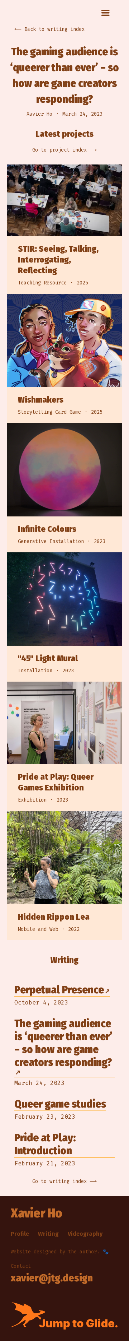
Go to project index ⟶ (64, 150)
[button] (105, 13)
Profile (20, 1233)
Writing (48, 1233)
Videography (85, 1233)
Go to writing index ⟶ (64, 1181)
